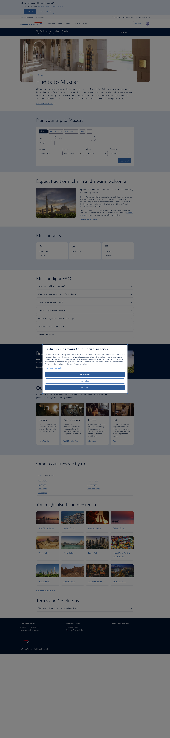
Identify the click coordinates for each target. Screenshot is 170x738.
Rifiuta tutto (85, 388)
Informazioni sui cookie (53, 368)
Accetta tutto (85, 374)
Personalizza (85, 381)
